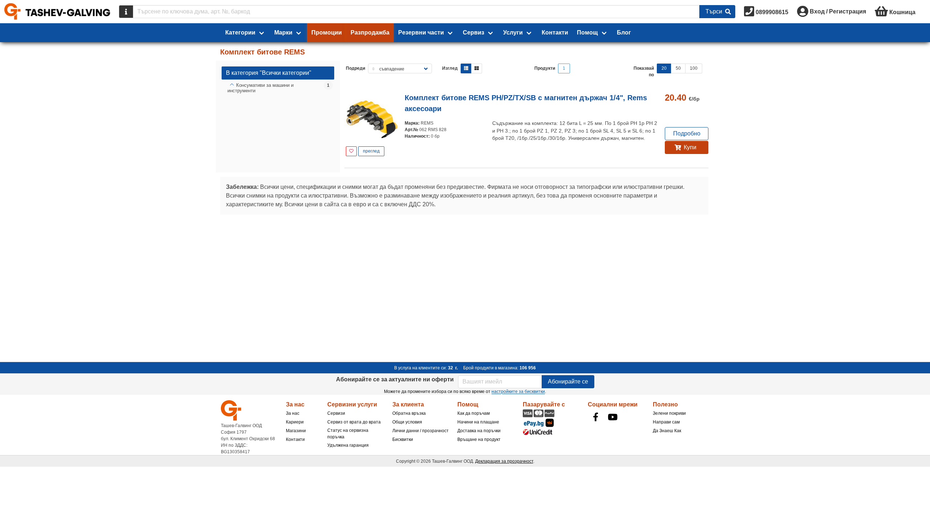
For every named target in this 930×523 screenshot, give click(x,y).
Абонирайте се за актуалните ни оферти (395, 379)
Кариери (295, 422)
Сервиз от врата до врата (354, 422)
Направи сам (666, 422)
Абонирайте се (568, 381)
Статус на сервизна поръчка (347, 433)
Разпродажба (370, 32)
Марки (283, 32)
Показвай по (644, 71)
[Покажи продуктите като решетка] (476, 68)
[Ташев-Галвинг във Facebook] (596, 417)
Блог (624, 32)
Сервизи (336, 413)
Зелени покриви (669, 413)
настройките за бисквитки (518, 391)
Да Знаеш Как (667, 430)
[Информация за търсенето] (126, 11)
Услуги (513, 32)
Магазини (296, 430)
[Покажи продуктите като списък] (466, 68)
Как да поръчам (473, 413)
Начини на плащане (478, 422)
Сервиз (473, 32)
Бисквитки (402, 439)
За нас (292, 413)
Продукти (544, 68)
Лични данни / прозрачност (420, 430)
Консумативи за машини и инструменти (260, 88)
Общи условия (407, 422)
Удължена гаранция (348, 445)
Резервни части (421, 32)
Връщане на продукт (479, 439)
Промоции (326, 32)
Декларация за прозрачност (504, 461)
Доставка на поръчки (479, 430)
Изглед (450, 68)
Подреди (355, 68)
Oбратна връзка (409, 413)
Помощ (587, 32)
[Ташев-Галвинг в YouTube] (613, 417)
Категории (240, 32)
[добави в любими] (351, 151)
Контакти (555, 32)
